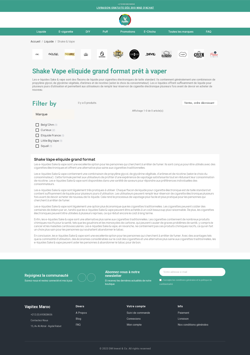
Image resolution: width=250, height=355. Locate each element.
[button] (27, 20)
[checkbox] (37, 124)
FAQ (208, 31)
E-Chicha (150, 31)
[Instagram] (91, 277)
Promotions (127, 31)
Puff (105, 31)
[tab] (53, 114)
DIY (88, 31)
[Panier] (222, 20)
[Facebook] (82, 277)
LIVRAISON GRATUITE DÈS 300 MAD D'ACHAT (125, 7)
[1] (220, 272)
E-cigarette (66, 31)
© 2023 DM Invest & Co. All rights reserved (125, 348)
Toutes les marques (180, 31)
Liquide (41, 31)
